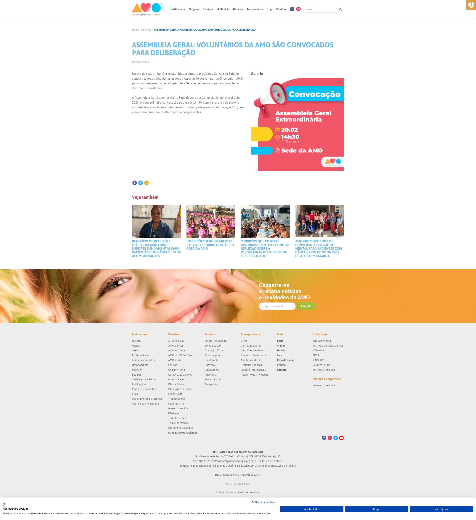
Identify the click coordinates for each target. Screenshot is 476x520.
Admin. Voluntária (143, 360)
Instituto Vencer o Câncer (328, 345)
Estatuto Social (140, 355)
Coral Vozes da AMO (180, 374)
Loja (270, 9)
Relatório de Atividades (254, 374)
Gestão (136, 350)
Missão (136, 345)
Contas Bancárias (251, 345)
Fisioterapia (211, 360)
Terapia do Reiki (177, 418)
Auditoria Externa (251, 360)
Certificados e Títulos (144, 379)
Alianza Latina (321, 364)
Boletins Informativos (253, 369)
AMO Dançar (175, 345)
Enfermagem (212, 355)
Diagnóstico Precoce (180, 389)
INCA (316, 355)
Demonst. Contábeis (253, 355)
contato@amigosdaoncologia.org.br (232, 461)
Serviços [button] (208, 9)
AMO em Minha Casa (180, 355)
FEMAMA (318, 350)
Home (135, 29)
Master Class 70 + (178, 408)
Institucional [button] (178, 9)
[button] (471, 5)
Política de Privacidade (145, 403)
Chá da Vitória (176, 369)
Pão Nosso (174, 413)
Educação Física (214, 350)
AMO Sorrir (174, 360)
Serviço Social (213, 379)
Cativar (172, 364)
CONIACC (318, 360)
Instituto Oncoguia (324, 369)
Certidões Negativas (253, 350)
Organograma (140, 364)
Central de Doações (216, 340)
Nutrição (210, 364)
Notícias (238, 9)
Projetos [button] (194, 9)
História (136, 340)
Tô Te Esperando (178, 422)
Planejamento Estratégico (147, 398)
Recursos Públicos (251, 364)
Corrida (281, 364)
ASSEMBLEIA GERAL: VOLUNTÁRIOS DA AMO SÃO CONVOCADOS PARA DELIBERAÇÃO (205, 29)
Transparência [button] (255, 9)
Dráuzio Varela (322, 340)
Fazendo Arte (176, 403)
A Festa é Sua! (176, 340)
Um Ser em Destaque (180, 427)
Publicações (139, 384)
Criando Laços (176, 379)
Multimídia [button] (223, 9)
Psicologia (211, 374)
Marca (136, 369)
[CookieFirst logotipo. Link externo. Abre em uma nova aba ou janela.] (4, 505)
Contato (281, 9)
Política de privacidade (263, 502)
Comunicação (213, 345)
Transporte (211, 384)
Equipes (136, 374)
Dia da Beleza (176, 384)
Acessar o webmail (324, 385)
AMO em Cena (176, 350)
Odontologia (212, 369)
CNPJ (244, 340)
